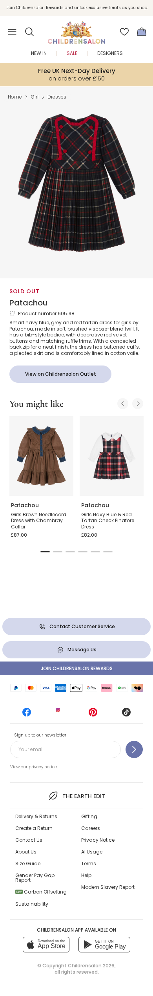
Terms (88, 863)
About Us (25, 851)
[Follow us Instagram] (60, 714)
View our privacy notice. (34, 767)
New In (39, 53)
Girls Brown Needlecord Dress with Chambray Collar (38, 521)
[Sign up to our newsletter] (134, 749)
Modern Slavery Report (108, 887)
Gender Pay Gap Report (35, 877)
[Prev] (122, 403)
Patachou (28, 302)
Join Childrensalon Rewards (77, 668)
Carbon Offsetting (41, 891)
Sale (72, 53)
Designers (110, 53)
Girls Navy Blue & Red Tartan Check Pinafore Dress (107, 521)
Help (86, 875)
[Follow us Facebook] (26, 714)
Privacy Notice (98, 840)
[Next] (137, 403)
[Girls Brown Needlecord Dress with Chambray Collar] (41, 456)
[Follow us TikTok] (126, 714)
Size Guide (27, 863)
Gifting (89, 816)
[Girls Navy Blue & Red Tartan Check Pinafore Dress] (112, 456)
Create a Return (34, 828)
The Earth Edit (83, 796)
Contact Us (28, 840)
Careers (90, 828)
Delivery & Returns (36, 816)
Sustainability (31, 904)
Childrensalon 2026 (91, 965)
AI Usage (91, 851)
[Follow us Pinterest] (93, 714)
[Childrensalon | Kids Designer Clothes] (76, 29)
